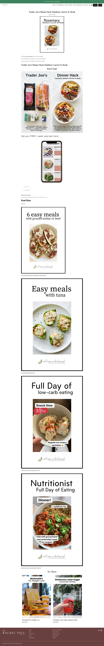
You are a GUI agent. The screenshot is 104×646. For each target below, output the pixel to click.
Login (95, 5)
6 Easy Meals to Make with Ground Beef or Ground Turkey (33, 275)
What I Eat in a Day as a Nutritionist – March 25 (31, 568)
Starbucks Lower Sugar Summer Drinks (65, 620)
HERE (58, 1)
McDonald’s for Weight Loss (31, 620)
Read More (25, 622)
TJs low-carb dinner (28, 56)
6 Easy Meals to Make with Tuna (28, 372)
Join (100, 5)
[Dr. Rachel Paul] (5, 5)
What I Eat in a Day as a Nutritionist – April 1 (30, 470)
